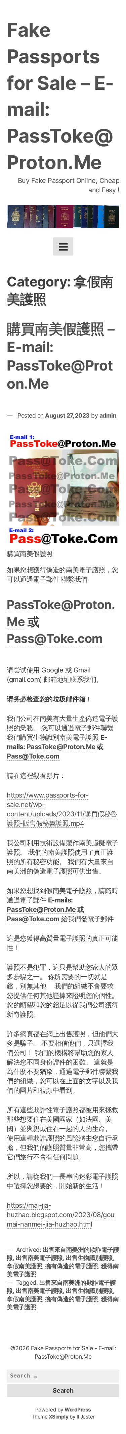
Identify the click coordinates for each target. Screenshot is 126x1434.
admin (108, 415)
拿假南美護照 (24, 1266)
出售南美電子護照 (39, 1257)
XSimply (59, 1416)
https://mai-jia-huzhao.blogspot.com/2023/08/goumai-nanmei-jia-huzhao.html (61, 1214)
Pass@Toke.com (55, 638)
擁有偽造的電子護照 (71, 1266)
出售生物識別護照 (89, 1257)
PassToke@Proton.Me (61, 747)
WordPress (78, 1409)
